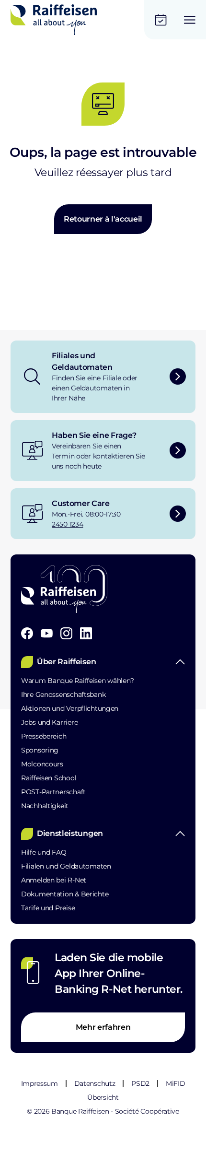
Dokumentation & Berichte (64, 894)
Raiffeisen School (48, 778)
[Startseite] (54, 19)
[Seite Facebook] (27, 633)
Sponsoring (39, 750)
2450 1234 (67, 524)
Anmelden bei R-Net (53, 880)
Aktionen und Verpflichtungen (69, 708)
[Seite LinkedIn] (86, 633)
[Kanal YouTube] (47, 633)
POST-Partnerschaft (53, 792)
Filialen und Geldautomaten (66, 866)
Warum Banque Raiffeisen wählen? (77, 680)
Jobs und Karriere (49, 722)
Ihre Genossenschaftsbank (63, 694)
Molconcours (42, 764)
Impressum (39, 1083)
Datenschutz (94, 1083)
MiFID (175, 1083)
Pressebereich (43, 736)
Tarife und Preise (48, 908)
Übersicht (102, 1097)
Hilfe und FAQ (43, 852)
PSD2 (140, 1083)
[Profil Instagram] (66, 633)
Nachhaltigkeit (45, 805)
